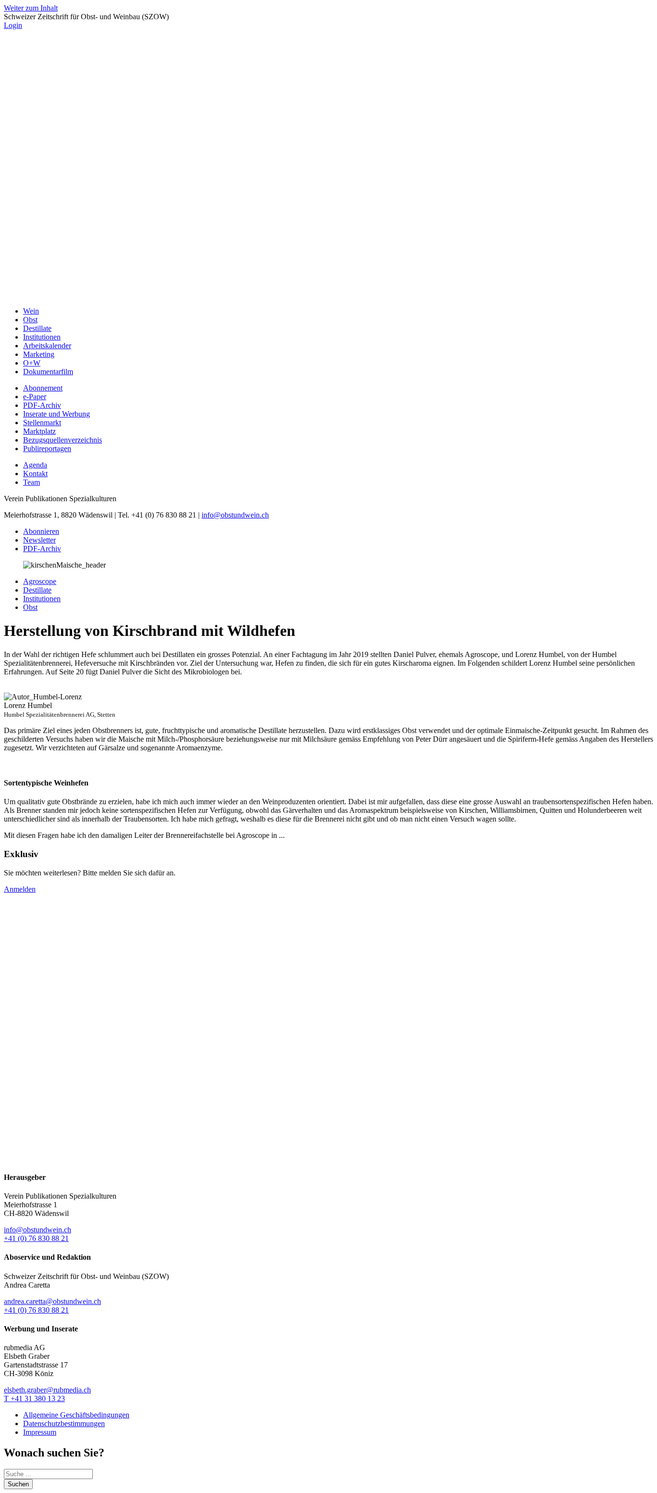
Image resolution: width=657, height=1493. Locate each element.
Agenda (35, 465)
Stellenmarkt (42, 422)
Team (31, 482)
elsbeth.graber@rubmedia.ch (47, 1390)
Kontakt (35, 473)
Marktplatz (39, 431)
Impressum (39, 1432)
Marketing (38, 354)
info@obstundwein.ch (235, 515)
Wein (31, 311)
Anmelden (20, 889)
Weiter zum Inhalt (31, 8)
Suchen (18, 1484)
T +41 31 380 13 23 (34, 1398)
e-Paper (34, 396)
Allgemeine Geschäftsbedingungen (76, 1415)
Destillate (37, 328)
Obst (30, 320)
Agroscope (39, 581)
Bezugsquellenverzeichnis (62, 440)
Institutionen (42, 337)
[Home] (328, 295)
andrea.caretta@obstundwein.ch (52, 1301)
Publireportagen (47, 448)
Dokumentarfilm (48, 371)
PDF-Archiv (42, 405)
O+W (31, 363)
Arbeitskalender (47, 346)
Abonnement (43, 388)
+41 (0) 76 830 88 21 (36, 1238)
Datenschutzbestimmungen (64, 1423)
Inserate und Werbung (56, 414)
